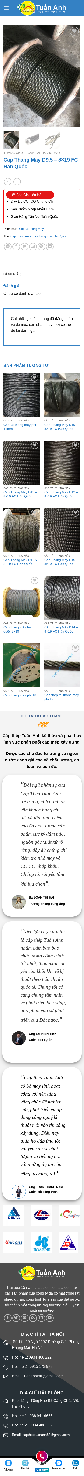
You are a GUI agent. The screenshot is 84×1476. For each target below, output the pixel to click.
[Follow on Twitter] (16, 1318)
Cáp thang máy (20, 236)
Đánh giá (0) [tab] (13, 274)
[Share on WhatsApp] (8, 246)
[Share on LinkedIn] (50, 246)
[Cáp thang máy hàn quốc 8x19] (22, 598)
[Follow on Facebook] (8, 1318)
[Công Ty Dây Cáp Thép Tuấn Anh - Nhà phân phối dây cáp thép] (42, 8)
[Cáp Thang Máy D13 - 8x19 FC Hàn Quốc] (22, 463)
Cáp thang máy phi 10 (20, 695)
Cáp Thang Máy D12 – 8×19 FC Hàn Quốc (61, 494)
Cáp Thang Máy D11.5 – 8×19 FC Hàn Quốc (22, 562)
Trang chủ (13, 153)
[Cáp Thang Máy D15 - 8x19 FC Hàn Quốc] (62, 530)
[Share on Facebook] (16, 246)
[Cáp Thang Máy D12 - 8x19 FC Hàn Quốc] (62, 463)
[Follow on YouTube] (50, 1318)
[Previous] (11, 76)
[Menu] (6, 8)
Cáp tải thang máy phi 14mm (20, 427)
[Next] (73, 76)
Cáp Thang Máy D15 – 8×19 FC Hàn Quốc (61, 562)
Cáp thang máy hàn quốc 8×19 (18, 629)
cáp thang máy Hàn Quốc (50, 236)
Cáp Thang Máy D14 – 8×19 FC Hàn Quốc (61, 629)
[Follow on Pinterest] (24, 1318)
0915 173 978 (41, 1366)
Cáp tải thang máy (44, 153)
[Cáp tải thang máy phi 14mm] (22, 395)
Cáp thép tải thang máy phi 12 (61, 697)
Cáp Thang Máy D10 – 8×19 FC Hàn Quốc (61, 427)
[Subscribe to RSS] (33, 1318)
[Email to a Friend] (33, 246)
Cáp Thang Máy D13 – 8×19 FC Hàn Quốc (20, 494)
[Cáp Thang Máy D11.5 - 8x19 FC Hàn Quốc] (22, 530)
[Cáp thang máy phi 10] (22, 665)
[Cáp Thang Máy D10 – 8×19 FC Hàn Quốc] (62, 395)
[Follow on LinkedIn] (41, 1318)
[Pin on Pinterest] (41, 246)
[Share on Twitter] (24, 246)
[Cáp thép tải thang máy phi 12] (62, 665)
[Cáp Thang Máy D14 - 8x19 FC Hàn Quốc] (62, 598)
